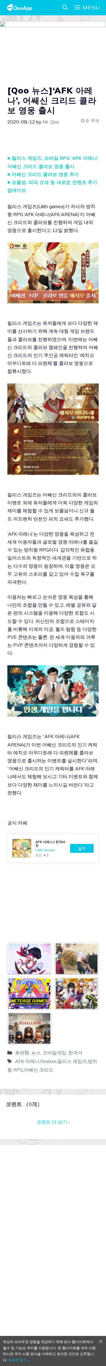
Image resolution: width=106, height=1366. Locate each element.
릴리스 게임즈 (72, 1061)
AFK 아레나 (27, 1061)
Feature (48, 1061)
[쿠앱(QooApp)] (19, 7)
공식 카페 (17, 823)
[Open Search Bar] (65, 7)
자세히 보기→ (19, 1360)
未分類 (22, 1053)
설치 (82, 848)
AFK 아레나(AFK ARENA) (52, 214)
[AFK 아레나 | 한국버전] (53, 848)
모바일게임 (54, 1053)
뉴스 (36, 1053)
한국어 (75, 1053)
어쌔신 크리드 (38, 1070)
